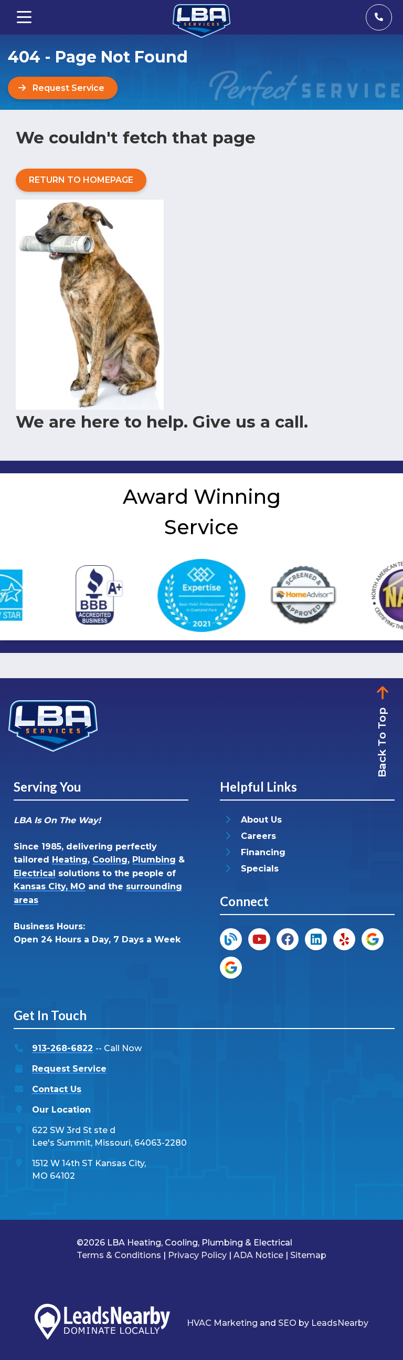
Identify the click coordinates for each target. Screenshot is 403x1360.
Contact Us (56, 1089)
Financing (263, 852)
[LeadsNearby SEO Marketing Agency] (102, 1323)
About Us (261, 820)
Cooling (110, 860)
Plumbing (154, 860)
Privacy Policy (197, 1255)
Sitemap (308, 1255)
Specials (260, 869)
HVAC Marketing (222, 1323)
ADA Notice (258, 1255)
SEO (287, 1323)
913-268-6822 (62, 1048)
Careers (258, 836)
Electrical (35, 873)
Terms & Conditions (119, 1255)
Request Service (69, 1069)
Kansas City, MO (50, 886)
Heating (70, 860)
